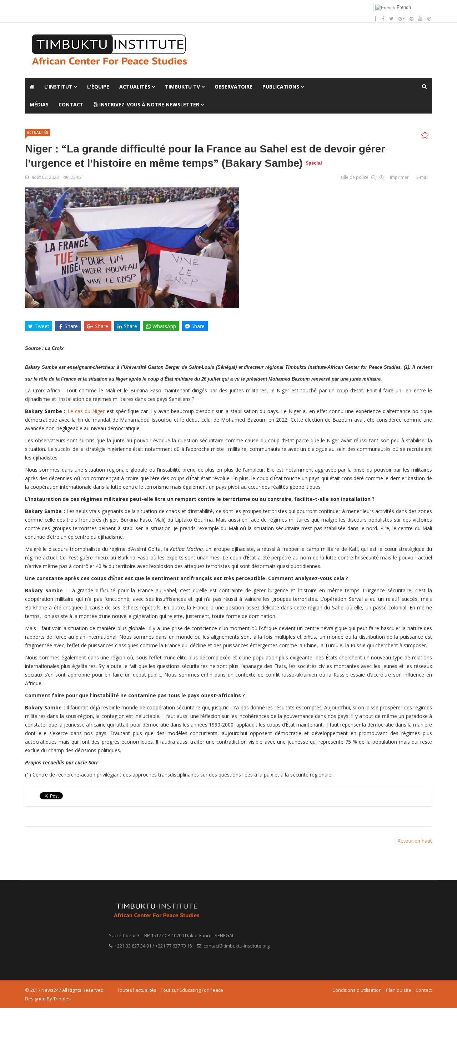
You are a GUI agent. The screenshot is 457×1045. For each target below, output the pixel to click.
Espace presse (124, 7)
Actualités (134, 86)
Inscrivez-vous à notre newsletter (148, 104)
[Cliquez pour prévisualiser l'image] (228, 247)
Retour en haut (414, 840)
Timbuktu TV (182, 86)
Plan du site (398, 990)
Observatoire (233, 86)
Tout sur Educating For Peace (192, 990)
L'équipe (98, 86)
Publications (281, 86)
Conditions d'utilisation (357, 990)
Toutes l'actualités (136, 990)
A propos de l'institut (47, 7)
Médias (39, 104)
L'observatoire (88, 7)
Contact (71, 104)
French (403, 7)
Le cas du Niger (87, 411)
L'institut (58, 86)
